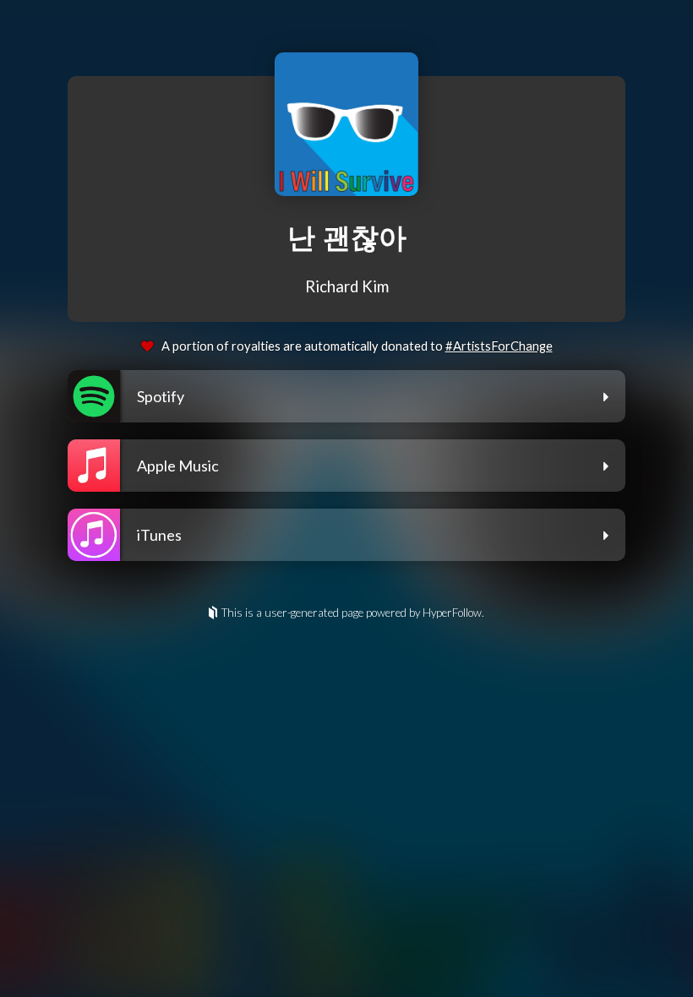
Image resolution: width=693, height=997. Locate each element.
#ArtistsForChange (499, 346)
